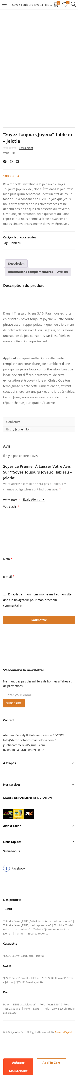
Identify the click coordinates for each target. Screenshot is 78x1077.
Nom (7, 559)
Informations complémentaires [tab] (30, 272)
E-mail (8, 577)
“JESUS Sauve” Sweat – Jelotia (20, 978)
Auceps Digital (64, 1032)
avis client (26, 148)
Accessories (28, 237)
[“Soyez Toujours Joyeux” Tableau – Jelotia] (4, 161)
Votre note (11, 500)
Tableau (15, 243)
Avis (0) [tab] (62, 272)
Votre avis (11, 506)
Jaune (19, 429)
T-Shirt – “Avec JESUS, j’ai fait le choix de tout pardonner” (37, 921)
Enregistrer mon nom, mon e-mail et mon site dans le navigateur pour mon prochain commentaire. (37, 599)
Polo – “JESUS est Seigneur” (19, 1004)
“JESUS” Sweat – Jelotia (29, 982)
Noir (28, 429)
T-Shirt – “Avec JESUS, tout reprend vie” (27, 925)
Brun (9, 429)
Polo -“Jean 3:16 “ (50, 1004)
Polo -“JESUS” (32, 1008)
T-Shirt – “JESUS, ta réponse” (32, 933)
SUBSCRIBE (14, 703)
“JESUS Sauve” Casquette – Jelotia (23, 956)
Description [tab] (16, 263)
